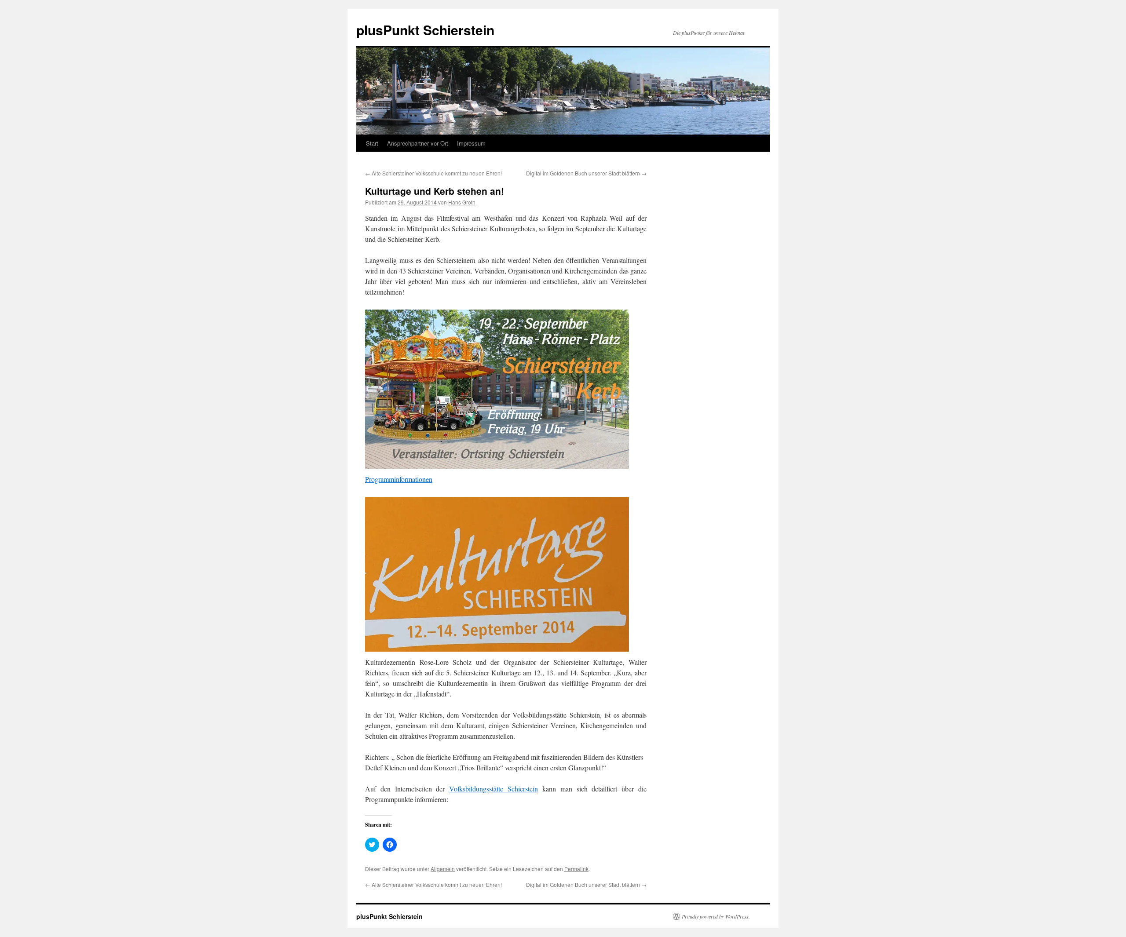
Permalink (576, 868)
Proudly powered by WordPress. (716, 916)
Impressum (471, 143)
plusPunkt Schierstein (425, 29)
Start (372, 143)
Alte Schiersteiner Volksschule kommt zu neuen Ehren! (433, 173)
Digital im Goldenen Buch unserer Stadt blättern (586, 173)
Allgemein (443, 868)
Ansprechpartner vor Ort (417, 143)
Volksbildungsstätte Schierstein (493, 788)
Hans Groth (461, 202)
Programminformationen (398, 479)
